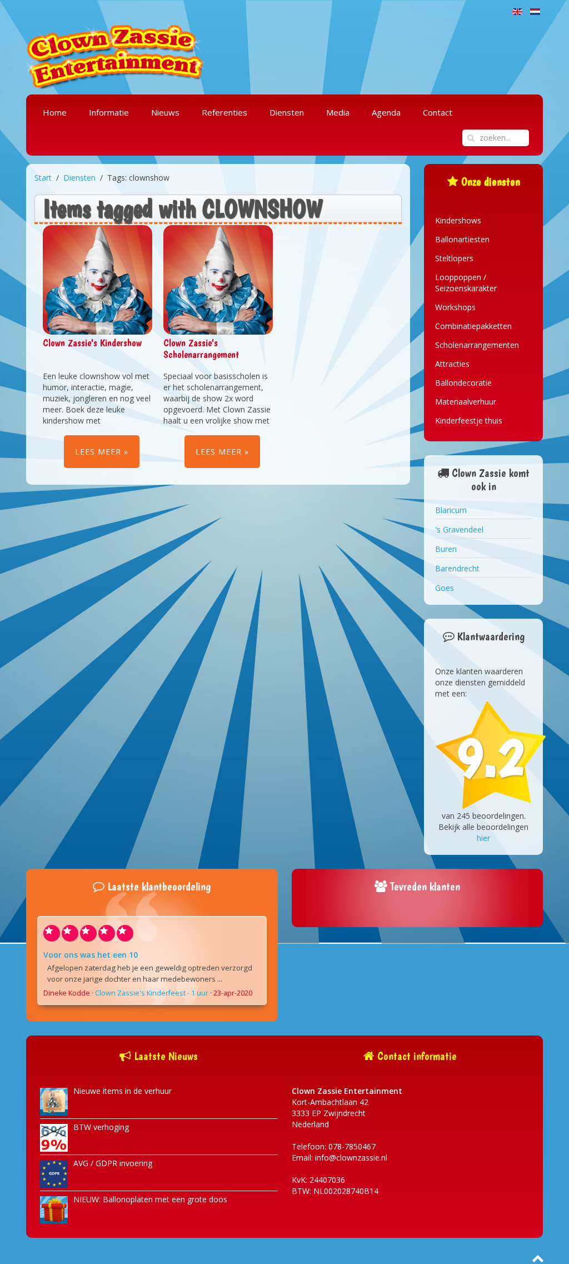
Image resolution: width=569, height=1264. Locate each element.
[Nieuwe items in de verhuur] (54, 1101)
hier (483, 838)
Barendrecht (457, 568)
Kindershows (458, 220)
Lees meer (98, 451)
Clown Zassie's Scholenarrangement (201, 348)
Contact (437, 112)
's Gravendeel (459, 529)
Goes (444, 588)
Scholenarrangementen (477, 345)
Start (43, 177)
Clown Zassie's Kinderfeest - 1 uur (151, 993)
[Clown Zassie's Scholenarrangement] (218, 278)
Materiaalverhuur (465, 401)
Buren (446, 549)
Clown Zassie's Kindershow (92, 342)
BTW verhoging (101, 1127)
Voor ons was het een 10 (90, 954)
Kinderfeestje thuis (468, 420)
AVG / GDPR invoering (112, 1163)
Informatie (109, 112)
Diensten (286, 112)
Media (338, 112)
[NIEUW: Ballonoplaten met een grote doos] (54, 1209)
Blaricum (451, 510)
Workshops (455, 307)
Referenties (224, 112)
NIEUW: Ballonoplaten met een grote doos (150, 1199)
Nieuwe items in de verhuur (122, 1091)
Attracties (452, 364)
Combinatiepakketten (473, 326)
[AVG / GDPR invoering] (54, 1173)
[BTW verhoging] (54, 1137)
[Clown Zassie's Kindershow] (97, 278)
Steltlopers (454, 258)
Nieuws (165, 112)
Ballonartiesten (462, 239)
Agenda (386, 112)
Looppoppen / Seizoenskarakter (466, 282)
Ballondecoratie (463, 382)
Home (55, 112)
